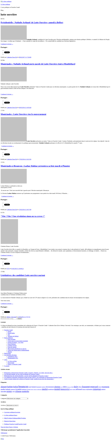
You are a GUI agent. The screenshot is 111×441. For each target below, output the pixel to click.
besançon (23, 386)
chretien (57, 387)
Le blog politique (5, 4)
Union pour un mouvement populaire (18, 341)
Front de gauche (12, 347)
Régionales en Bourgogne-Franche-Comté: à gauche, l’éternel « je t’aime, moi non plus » (28, 372)
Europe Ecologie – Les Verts (15, 342)
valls (13, 391)
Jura (9, 334)
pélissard (79, 389)
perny (71, 389)
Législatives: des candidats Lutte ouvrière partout (23, 275)
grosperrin (105, 387)
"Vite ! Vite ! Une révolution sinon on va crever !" (23, 216)
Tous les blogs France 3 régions (9, 427)
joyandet (18, 389)
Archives (3, 405)
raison (84, 389)
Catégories (4, 398)
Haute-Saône (11, 333)
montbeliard (51, 389)
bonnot (34, 387)
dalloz (65, 387)
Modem (10, 352)
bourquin (38, 387)
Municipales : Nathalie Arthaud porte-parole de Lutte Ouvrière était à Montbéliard (38, 64)
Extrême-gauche (12, 345)
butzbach (43, 387)
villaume (18, 391)
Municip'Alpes (9, 421)
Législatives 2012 (12, 356)
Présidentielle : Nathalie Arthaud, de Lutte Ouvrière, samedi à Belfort (32, 22)
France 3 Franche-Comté (14, 364)
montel (57, 389)
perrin (74, 389)
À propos (6, 366)
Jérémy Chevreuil (11, 317)
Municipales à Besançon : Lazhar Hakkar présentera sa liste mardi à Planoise (35, 166)
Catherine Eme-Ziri (12, 57)
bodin (29, 387)
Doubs (9, 331)
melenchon (39, 389)
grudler (3, 389)
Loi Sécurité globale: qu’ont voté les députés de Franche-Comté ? (22, 374)
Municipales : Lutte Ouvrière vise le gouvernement (23, 114)
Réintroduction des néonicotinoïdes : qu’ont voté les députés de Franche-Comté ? (26, 376)
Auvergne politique (12, 412)
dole (72, 387)
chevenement (50, 387)
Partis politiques (8, 338)
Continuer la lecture (7, 44)
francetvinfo (11, 362)
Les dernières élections (10, 355)
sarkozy (103, 389)
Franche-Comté (8, 330)
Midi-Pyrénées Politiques (15, 418)
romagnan (97, 389)
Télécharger (4, 433)
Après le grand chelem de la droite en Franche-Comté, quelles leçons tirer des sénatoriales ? (29, 379)
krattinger (24, 389)
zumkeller (25, 391)
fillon (80, 387)
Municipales (7, 353)
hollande (8, 389)
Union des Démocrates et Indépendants (18, 350)
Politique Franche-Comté (15, 424)
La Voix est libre (12, 361)
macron (35, 389)
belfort (15, 387)
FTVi (8, 268)
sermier (9, 391)
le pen (28, 389)
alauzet (4, 386)
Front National (12, 344)
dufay (76, 387)
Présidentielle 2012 (13, 358)
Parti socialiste (11, 339)
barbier (10, 386)
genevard (94, 386)
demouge (69, 386)
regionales (89, 389)
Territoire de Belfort (13, 336)
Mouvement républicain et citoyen (17, 348)
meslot (45, 389)
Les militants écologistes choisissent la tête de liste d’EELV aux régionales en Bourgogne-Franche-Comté (33, 377)
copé (62, 386)
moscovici (65, 389)
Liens (5, 359)
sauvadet (3, 391)
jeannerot (13, 389)
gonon (99, 387)
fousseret (86, 386)
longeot (31, 389)
